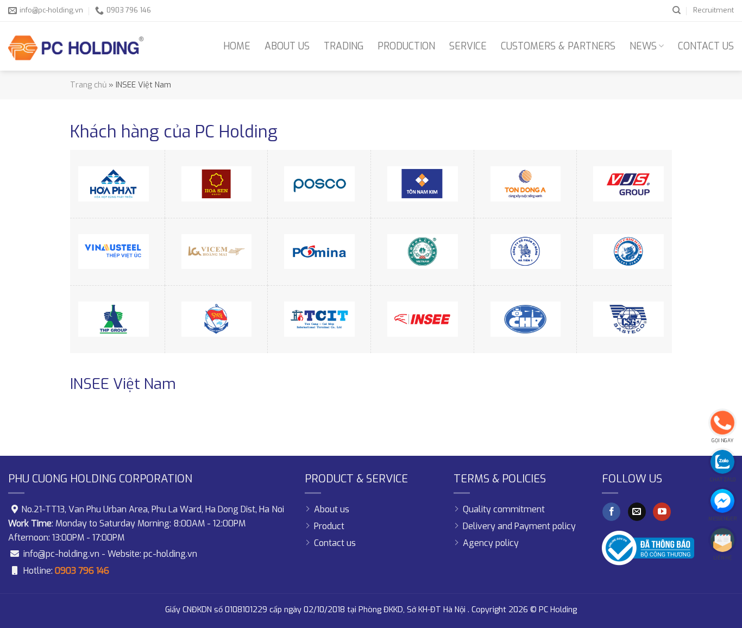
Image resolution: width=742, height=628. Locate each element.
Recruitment (713, 10)
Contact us (706, 46)
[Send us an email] (637, 512)
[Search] (676, 10)
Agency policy (491, 543)
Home (236, 46)
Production (406, 46)
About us (287, 46)
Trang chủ (88, 85)
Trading (343, 46)
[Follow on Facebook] (611, 512)
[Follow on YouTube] (662, 512)
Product (329, 526)
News (643, 46)
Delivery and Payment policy (519, 526)
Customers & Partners (558, 46)
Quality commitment (504, 509)
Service (468, 46)
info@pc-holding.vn (61, 554)
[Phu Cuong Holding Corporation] (76, 46)
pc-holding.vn (170, 554)
